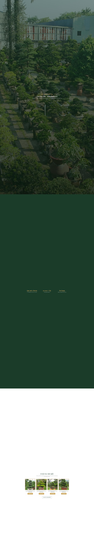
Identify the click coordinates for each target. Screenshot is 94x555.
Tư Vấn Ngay (30, 493)
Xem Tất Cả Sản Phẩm (47, 497)
